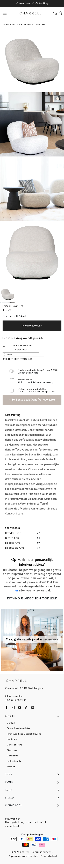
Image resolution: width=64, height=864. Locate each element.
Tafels (8, 790)
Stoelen (9, 798)
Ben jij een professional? (17, 359)
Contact (11, 722)
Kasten (9, 782)
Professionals (14, 761)
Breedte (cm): (13, 533)
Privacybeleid (48, 856)
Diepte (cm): (12, 538)
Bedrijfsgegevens (42, 852)
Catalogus (12, 755)
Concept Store (14, 744)
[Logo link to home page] (16, 680)
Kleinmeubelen (13, 805)
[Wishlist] (55, 13)
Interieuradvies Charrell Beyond (24, 733)
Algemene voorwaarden (23, 856)
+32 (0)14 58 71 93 (15, 700)
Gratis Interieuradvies (18, 728)
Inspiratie (12, 739)
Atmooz (11, 766)
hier (15, 590)
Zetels (8, 775)
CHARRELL (10, 716)
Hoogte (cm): (12, 543)
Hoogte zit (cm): (14, 548)
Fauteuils (17, 24)
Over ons (12, 750)
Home (6, 24)
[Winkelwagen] (60, 13)
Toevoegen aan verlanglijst (22, 347)
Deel (9, 354)
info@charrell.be (14, 696)
